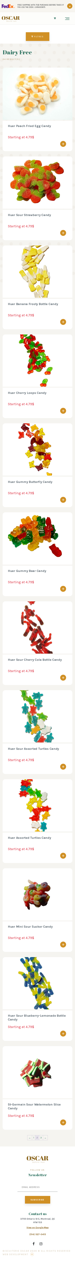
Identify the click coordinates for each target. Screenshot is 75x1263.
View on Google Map (38, 1227)
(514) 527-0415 (37, 1234)
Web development (15, 1254)
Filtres (38, 36)
